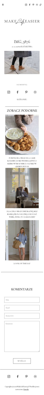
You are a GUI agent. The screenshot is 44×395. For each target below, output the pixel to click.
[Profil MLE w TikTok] (40, 5)
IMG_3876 (22, 42)
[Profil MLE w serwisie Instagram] (26, 5)
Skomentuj (22, 84)
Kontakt (26, 389)
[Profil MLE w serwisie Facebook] (30, 5)
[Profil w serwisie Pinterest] (33, 5)
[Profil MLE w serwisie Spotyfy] (37, 5)
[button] (3, 4)
